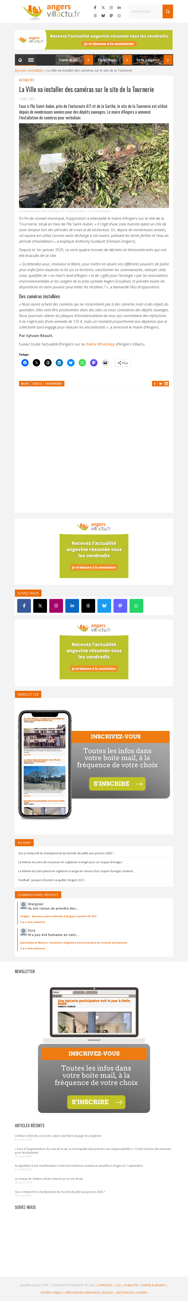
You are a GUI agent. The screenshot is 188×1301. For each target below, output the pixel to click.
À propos (105, 1285)
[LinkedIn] (119, 7)
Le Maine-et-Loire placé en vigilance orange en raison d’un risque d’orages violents (75, 871)
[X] (103, 7)
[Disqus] (94, 454)
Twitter (160, 383)
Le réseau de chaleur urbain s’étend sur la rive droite (49, 1179)
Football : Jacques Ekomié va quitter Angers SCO (51, 880)
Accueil (20, 70)
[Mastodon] (111, 15)
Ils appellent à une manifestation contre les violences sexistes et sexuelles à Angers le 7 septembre (79, 1166)
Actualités (36, 70)
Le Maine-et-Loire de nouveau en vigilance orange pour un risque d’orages (70, 862)
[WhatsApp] (119, 15)
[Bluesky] (103, 15)
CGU (118, 1285)
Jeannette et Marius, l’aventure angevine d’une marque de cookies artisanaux (73, 942)
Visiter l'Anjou (51, 1292)
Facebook (155, 383)
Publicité (131, 1285)
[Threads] (95, 15)
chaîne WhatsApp (100, 344)
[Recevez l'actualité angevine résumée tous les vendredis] (94, 40)
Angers (25, 383)
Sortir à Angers (153, 1285)
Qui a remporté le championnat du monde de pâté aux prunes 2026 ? (66, 853)
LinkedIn (166, 383)
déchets (37, 383)
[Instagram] (111, 7)
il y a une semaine (32, 922)
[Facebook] (95, 7)
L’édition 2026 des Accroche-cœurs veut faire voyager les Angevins (58, 1136)
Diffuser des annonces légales (89, 1292)
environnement (54, 383)
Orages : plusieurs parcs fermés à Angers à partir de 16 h (58, 916)
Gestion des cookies (132, 1292)
